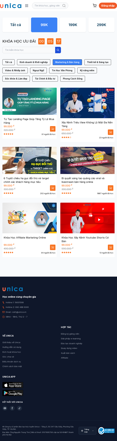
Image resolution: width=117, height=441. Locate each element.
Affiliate (64, 358)
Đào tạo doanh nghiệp (71, 343)
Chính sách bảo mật (12, 366)
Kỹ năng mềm (87, 70)
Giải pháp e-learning (71, 338)
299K (101, 25)
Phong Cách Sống (72, 78)
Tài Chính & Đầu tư (45, 78)
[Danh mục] (27, 6)
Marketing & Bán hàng (67, 62)
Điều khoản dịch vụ (11, 361)
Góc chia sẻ (8, 356)
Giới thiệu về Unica (11, 342)
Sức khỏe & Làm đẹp (16, 78)
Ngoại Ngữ (38, 70)
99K (44, 25)
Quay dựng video (69, 348)
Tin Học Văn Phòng (62, 70)
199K (73, 25)
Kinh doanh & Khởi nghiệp (34, 62)
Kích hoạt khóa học (11, 352)
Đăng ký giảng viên (70, 334)
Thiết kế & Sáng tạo (97, 62)
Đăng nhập (108, 5)
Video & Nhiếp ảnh (15, 70)
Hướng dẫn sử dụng (11, 347)
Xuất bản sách (68, 353)
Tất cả (15, 25)
